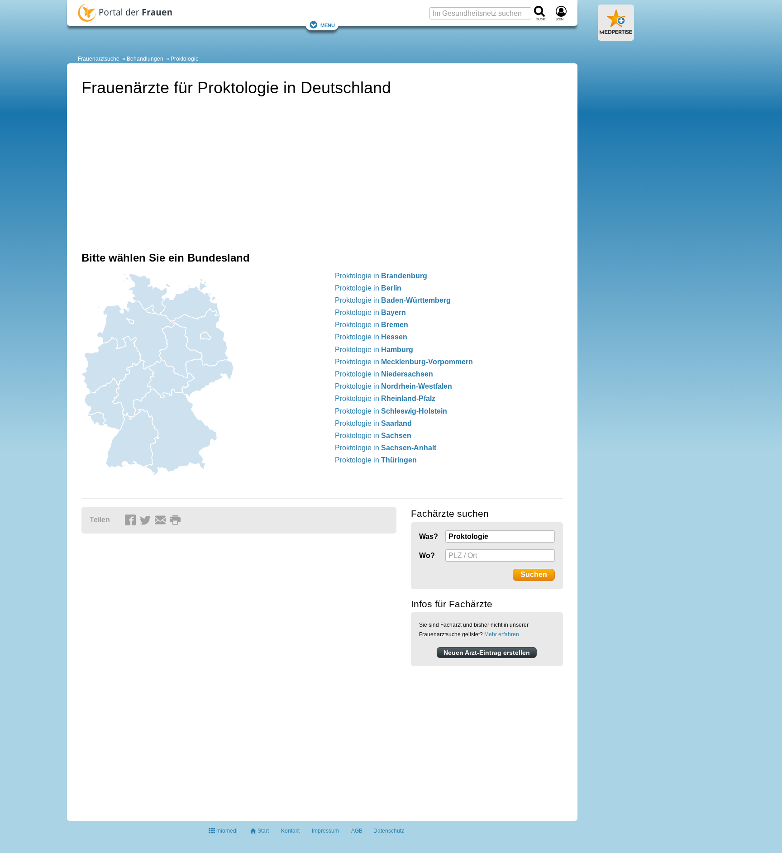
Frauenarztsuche (98, 59)
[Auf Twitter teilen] (146, 520)
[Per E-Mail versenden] (161, 520)
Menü (327, 25)
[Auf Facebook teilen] (131, 520)
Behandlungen (145, 59)
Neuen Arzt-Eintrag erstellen (486, 652)
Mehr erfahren (501, 634)
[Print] (176, 520)
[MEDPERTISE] (616, 37)
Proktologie (185, 59)
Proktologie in (381, 276)
